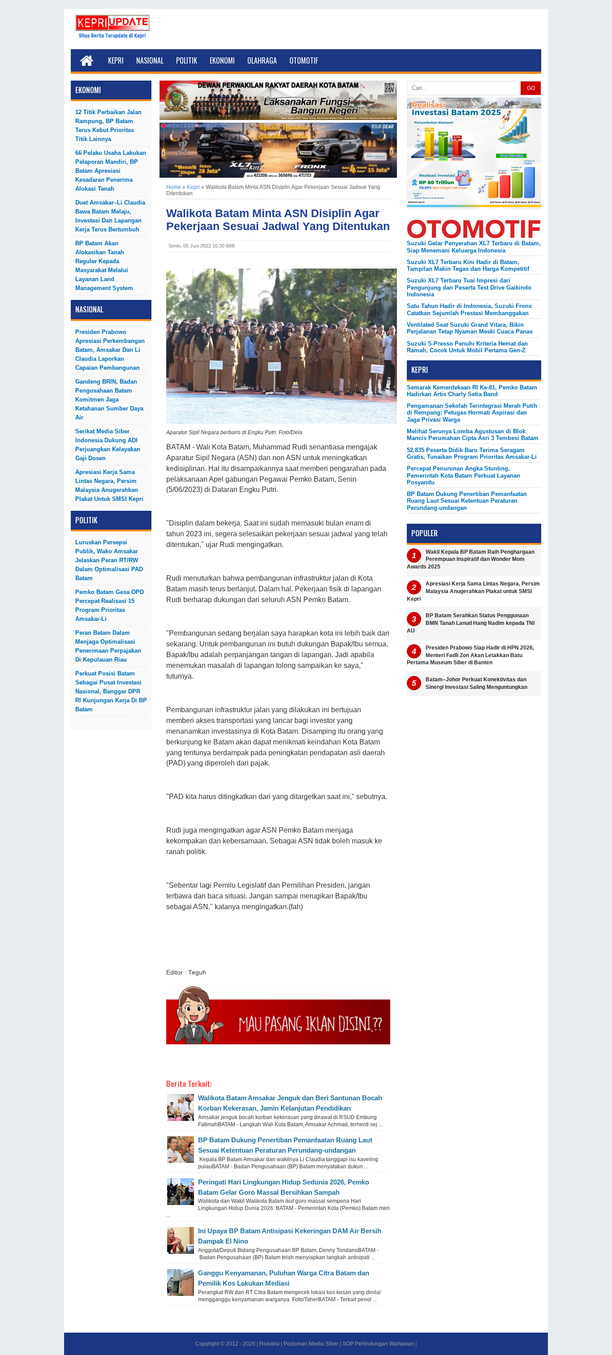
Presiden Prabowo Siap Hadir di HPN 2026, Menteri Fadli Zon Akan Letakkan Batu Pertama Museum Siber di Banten (470, 655)
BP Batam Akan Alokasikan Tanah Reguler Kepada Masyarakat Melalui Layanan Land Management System (104, 265)
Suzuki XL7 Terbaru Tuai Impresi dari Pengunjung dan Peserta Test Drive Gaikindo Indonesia (469, 287)
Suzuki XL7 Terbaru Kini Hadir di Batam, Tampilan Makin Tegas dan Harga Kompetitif (468, 265)
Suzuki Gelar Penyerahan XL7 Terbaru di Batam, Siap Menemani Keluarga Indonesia (474, 246)
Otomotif (303, 60)
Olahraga (262, 60)
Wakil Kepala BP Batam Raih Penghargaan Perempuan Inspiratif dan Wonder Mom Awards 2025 (470, 559)
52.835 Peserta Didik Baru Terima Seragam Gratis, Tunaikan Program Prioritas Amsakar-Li (472, 453)
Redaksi (269, 1344)
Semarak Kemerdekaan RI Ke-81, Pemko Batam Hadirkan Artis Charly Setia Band (472, 391)
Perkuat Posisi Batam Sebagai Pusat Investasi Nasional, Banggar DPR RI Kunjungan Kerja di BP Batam (111, 691)
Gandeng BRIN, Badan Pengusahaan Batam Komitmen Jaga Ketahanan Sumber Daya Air (109, 399)
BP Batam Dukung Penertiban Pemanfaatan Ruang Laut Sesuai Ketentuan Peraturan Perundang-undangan (467, 501)
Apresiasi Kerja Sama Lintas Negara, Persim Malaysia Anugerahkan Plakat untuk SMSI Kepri (109, 485)
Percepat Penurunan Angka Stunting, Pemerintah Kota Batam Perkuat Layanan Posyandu (463, 475)
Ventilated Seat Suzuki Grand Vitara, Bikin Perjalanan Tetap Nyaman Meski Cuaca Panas (470, 328)
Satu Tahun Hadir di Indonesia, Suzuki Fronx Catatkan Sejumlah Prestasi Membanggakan (469, 309)
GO (531, 88)
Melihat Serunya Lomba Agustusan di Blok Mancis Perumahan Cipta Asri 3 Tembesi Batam (473, 434)
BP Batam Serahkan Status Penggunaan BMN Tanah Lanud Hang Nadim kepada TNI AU (470, 623)
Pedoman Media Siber (311, 1344)
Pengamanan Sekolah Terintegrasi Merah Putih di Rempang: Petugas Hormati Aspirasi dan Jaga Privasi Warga (472, 412)
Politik (186, 60)
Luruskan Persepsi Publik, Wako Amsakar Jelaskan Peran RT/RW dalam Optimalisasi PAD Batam (109, 560)
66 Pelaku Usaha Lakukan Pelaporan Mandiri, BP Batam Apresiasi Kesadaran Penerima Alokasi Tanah (110, 171)
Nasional (150, 60)
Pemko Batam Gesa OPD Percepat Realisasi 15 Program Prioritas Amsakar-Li (109, 605)
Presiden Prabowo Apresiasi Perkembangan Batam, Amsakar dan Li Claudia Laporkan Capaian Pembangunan (110, 350)
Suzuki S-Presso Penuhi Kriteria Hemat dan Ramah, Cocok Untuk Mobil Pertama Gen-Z (467, 347)
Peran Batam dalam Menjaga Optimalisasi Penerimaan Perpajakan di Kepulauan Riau (108, 646)
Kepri (116, 60)
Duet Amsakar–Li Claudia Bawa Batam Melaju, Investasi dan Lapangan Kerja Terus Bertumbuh (110, 216)
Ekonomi (222, 60)
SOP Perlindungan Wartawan (378, 1344)
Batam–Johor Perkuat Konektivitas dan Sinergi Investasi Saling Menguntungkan (476, 683)
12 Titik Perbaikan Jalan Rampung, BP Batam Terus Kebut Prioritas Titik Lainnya (108, 125)
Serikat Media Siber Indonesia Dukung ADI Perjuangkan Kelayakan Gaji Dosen (107, 445)
